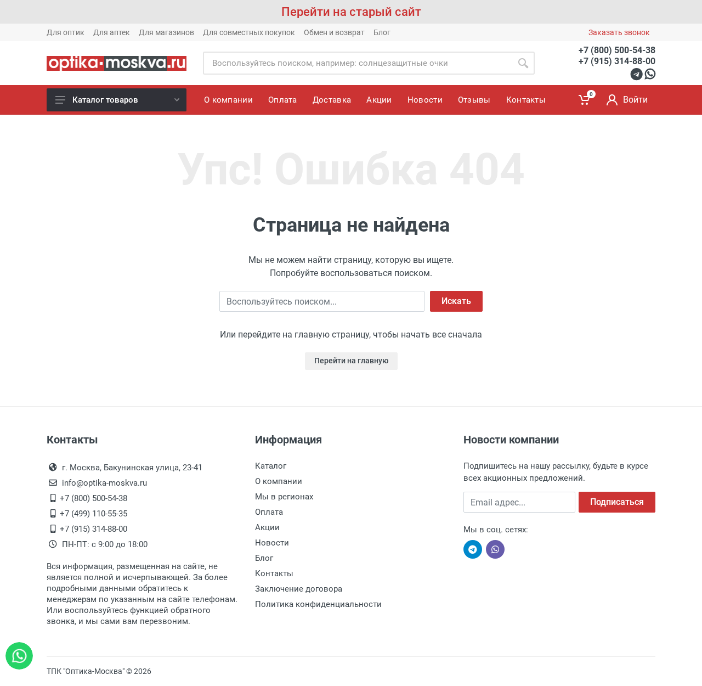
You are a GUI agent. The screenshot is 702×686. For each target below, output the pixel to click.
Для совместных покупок (249, 32)
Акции (267, 527)
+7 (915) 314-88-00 (617, 61)
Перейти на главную (351, 360)
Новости (272, 543)
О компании (278, 481)
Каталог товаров (105, 100)
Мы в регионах (284, 497)
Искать (456, 301)
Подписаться (617, 502)
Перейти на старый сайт (351, 12)
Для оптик (65, 32)
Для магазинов (166, 32)
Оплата (269, 512)
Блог (381, 32)
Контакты (274, 573)
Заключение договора (298, 589)
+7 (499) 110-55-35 (93, 514)
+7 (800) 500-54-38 (617, 50)
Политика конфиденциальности (318, 604)
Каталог (270, 466)
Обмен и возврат (334, 32)
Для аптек (111, 32)
